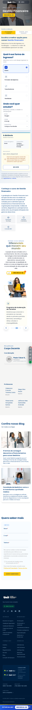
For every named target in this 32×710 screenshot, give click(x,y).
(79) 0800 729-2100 (21, 686)
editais (14, 178)
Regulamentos (7, 650)
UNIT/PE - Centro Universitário (24, 32)
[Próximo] (26, 328)
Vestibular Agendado (9, 623)
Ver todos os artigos (8, 427)
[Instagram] (4, 611)
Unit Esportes (20, 650)
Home (4, 7)
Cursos (8, 7)
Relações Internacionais (21, 653)
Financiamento (21, 657)
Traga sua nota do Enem (8, 629)
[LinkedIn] (19, 611)
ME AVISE (16, 167)
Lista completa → (8, 692)
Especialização (21, 633)
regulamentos (7, 178)
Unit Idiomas (20, 645)
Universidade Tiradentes (9, 32)
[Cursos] (30, 351)
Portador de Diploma (23, 630)
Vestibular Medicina (8, 626)
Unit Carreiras (21, 647)
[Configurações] (30, 357)
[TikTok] (8, 611)
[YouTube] (15, 611)
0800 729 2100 (9, 606)
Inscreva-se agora (8, 621)
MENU (22, 2)
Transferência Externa (23, 627)
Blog (4, 655)
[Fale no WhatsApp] (30, 362)
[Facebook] (11, 611)
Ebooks (5, 652)
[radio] (16, 68)
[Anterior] (6, 328)
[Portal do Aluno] (30, 354)
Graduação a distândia (21, 624)
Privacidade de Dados (8, 702)
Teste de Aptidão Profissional (7, 633)
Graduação (20, 621)
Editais (4, 647)
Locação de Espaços (8, 657)
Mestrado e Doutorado (20, 636)
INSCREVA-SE (9, 15)
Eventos (5, 645)
